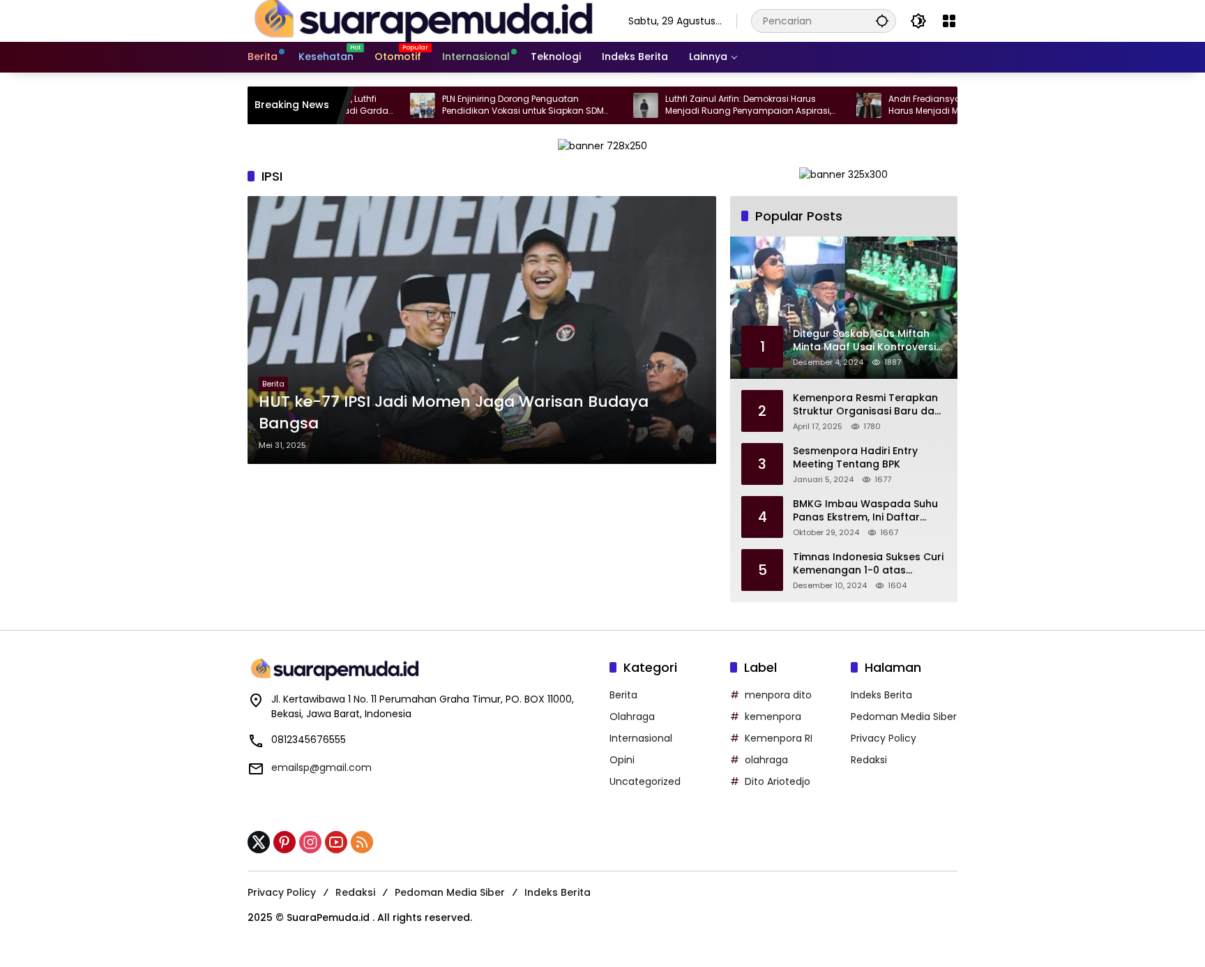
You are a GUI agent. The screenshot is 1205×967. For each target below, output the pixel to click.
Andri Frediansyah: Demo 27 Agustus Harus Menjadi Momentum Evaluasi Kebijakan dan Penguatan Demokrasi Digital (932, 105)
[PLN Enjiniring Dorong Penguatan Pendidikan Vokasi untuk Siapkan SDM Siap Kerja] (387, 105)
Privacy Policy (883, 738)
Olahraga (632, 717)
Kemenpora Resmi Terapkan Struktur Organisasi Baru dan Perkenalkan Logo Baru (867, 405)
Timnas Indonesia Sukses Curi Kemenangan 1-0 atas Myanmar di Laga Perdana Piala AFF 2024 (868, 564)
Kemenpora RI (778, 738)
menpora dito (778, 695)
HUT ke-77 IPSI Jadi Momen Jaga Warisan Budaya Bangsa (454, 412)
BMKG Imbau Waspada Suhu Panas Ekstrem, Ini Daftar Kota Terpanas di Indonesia (865, 511)
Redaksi (869, 760)
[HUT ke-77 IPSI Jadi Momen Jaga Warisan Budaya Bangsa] (482, 330)
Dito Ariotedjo (777, 781)
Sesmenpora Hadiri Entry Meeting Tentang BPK (855, 458)
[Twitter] (259, 842)
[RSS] (362, 842)
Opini (622, 760)
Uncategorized (645, 781)
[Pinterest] (284, 842)
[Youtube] (336, 842)
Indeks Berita (881, 695)
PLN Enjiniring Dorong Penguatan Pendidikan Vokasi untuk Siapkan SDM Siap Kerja (487, 105)
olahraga (766, 760)
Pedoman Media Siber (904, 717)
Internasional (640, 738)
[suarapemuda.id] (424, 20)
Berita (273, 383)
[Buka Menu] (949, 21)
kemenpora (773, 717)
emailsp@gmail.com (321, 767)
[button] (882, 20)
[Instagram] (310, 842)
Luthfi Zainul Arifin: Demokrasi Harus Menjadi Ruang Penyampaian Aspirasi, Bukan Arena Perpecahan (713, 105)
